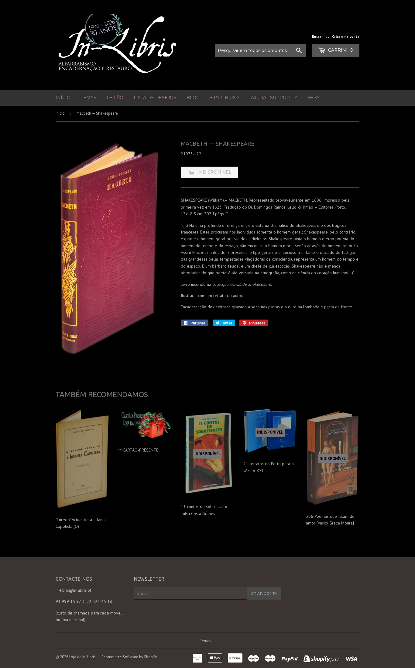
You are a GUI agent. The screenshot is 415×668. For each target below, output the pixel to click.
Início (63, 97)
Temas (88, 97)
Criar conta (264, 593)
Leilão (115, 97)
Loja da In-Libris (82, 656)
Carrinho (340, 50)
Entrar (317, 36)
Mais (312, 97)
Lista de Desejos (155, 97)
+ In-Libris (223, 97)
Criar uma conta (345, 36)
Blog (193, 97)
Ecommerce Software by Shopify (129, 656)
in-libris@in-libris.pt (73, 590)
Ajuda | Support (272, 97)
